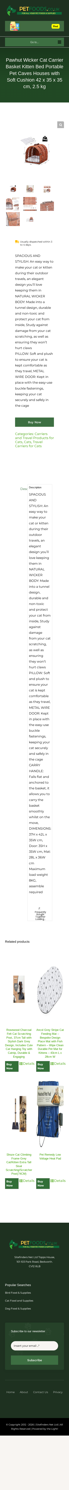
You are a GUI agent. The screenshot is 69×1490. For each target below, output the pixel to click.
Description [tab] (23, 489)
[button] (60, 124)
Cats (27, 442)
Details (28, 1064)
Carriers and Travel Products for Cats (34, 438)
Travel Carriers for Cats (29, 444)
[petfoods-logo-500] (34, 1239)
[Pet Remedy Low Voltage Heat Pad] (50, 1114)
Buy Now (34, 422)
